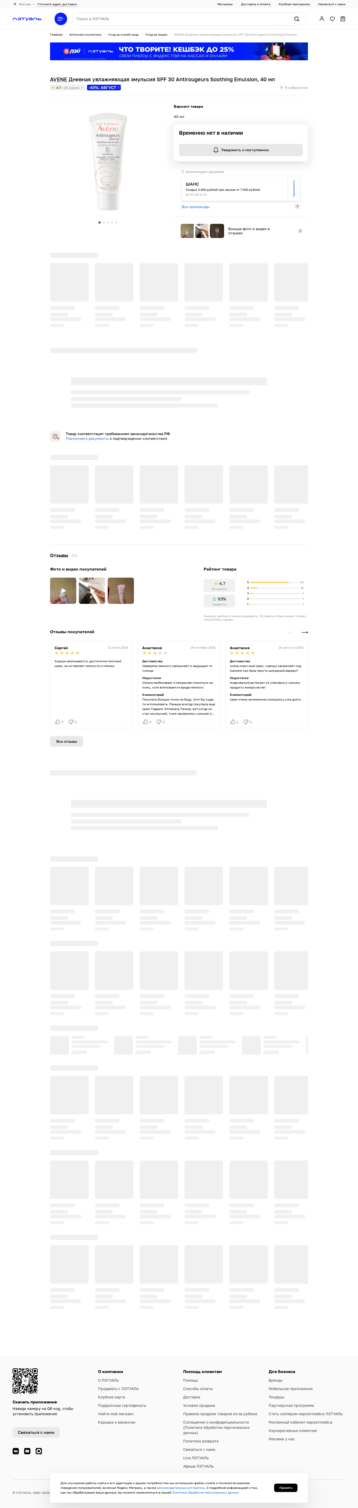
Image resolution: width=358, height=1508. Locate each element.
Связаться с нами (331, 4)
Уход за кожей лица (123, 34)
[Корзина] (342, 18)
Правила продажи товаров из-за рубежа (220, 1414)
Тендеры (276, 1397)
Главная (56, 34)
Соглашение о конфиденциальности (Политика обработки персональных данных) (216, 1427)
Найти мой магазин (116, 1414)
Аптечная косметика (85, 34)
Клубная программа (294, 4)
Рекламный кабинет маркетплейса (300, 1422)
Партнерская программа (291, 1405)
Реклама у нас (282, 1439)
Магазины (225, 4)
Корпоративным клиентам (293, 1430)
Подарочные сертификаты (122, 1405)
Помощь (190, 1380)
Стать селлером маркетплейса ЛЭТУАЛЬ (306, 1414)
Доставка (191, 1397)
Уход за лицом (156, 34)
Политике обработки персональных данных (205, 1492)
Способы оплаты (198, 1388)
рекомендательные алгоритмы (181, 1488)
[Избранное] (332, 18)
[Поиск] (296, 19)
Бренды (276, 1380)
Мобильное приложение (291, 1388)
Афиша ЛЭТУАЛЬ (198, 1466)
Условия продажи (199, 1405)
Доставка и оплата (255, 4)
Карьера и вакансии (116, 1422)
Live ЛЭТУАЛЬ (196, 1458)
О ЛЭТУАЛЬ (108, 1380)
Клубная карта (111, 1397)
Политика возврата (201, 1441)
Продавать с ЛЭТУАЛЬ (118, 1388)
